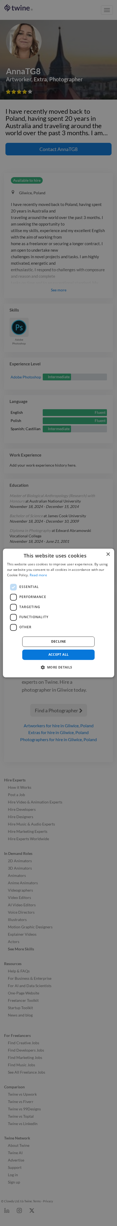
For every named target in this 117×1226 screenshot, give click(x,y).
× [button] (108, 554)
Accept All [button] (58, 654)
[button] (58, 667)
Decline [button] (58, 641)
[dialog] (58, 613)
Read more (38, 575)
